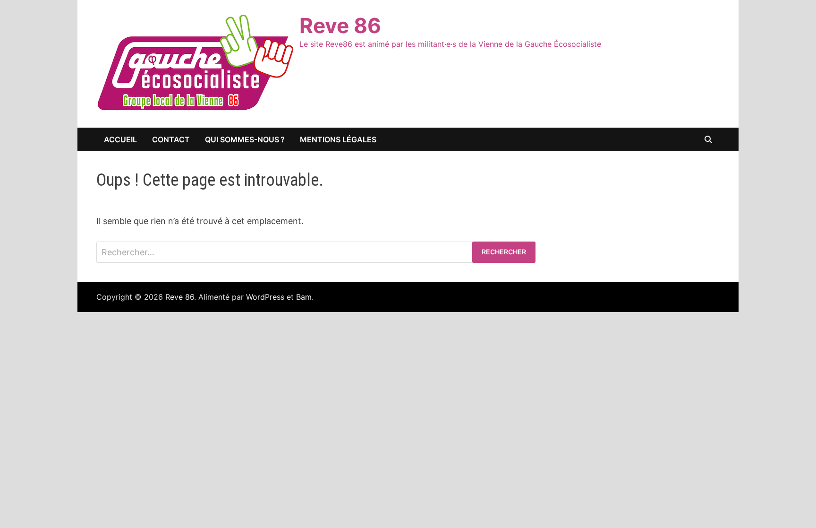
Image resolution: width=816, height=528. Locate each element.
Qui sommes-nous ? (245, 139)
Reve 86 (340, 25)
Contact (171, 139)
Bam (304, 297)
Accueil (120, 139)
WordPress (265, 297)
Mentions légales (338, 139)
